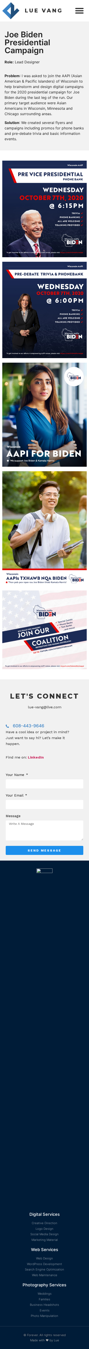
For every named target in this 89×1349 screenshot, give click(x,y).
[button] (79, 10)
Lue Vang (44, 10)
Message (13, 816)
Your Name (15, 775)
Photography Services (44, 1284)
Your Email (15, 795)
